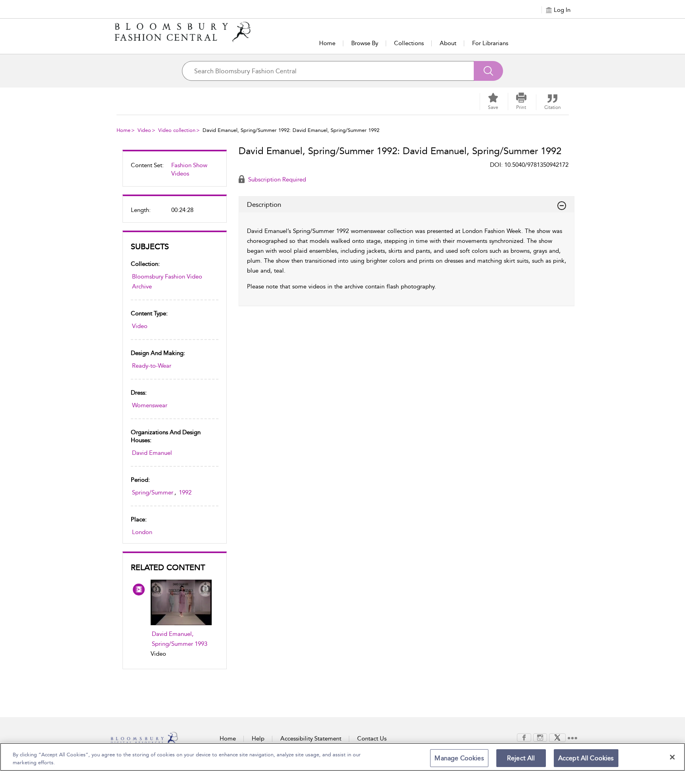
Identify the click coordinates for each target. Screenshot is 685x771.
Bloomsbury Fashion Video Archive (167, 281)
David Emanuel (152, 452)
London (142, 532)
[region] (342, 757)
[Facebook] (524, 736)
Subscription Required (276, 179)
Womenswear (149, 405)
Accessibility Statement (310, 738)
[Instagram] (540, 736)
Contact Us (372, 738)
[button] (521, 101)
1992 (185, 492)
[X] (557, 736)
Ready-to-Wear (151, 365)
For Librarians (490, 43)
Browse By (364, 43)
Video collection (176, 130)
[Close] (672, 757)
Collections (409, 43)
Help (258, 738)
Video (144, 130)
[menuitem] (174, 172)
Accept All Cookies (586, 758)
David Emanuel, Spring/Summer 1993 (179, 638)
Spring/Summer (152, 492)
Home (327, 43)
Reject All (521, 758)
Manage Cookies (459, 758)
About (448, 43)
